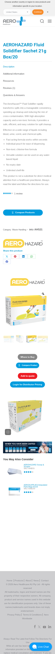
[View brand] (27, 281)
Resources (8, 81)
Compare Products (25, 212)
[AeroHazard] (23, 244)
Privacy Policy (14, 614)
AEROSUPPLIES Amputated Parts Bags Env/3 (35, 486)
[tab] (27, 65)
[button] (40, 646)
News (36, 580)
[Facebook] (7, 261)
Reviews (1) (9, 88)
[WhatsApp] (31, 256)
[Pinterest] (15, 256)
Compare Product (29, 365)
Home (10, 580)
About (28, 580)
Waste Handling (19, 230)
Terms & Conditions (32, 614)
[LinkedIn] (23, 256)
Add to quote (28, 376)
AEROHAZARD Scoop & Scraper (34, 466)
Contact (45, 580)
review (18, 193)
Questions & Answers (14, 95)
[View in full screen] (8, 432)
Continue (38, 12)
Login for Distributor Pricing (27, 384)
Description (8, 66)
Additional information (13, 73)
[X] (7, 256)
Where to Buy (27, 357)
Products (19, 580)
